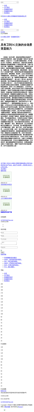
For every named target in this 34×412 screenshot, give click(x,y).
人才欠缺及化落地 (6, 198)
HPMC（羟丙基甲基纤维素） (13, 259)
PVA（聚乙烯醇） (9, 267)
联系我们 (7, 27)
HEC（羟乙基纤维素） (11, 261)
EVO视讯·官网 (5, 36)
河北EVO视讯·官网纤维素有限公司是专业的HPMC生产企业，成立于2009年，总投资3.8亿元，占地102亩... (17, 165)
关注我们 (3, 169)
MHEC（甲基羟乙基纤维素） (13, 263)
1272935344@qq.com (7, 220)
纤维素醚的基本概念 (10, 257)
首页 (5, 19)
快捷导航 (3, 254)
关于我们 (7, 21)
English (3, 32)
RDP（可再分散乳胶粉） (12, 265)
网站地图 (7, 407)
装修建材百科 (8, 25)
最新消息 (3, 170)
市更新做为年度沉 (6, 184)
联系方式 (3, 391)
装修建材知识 (8, 23)
